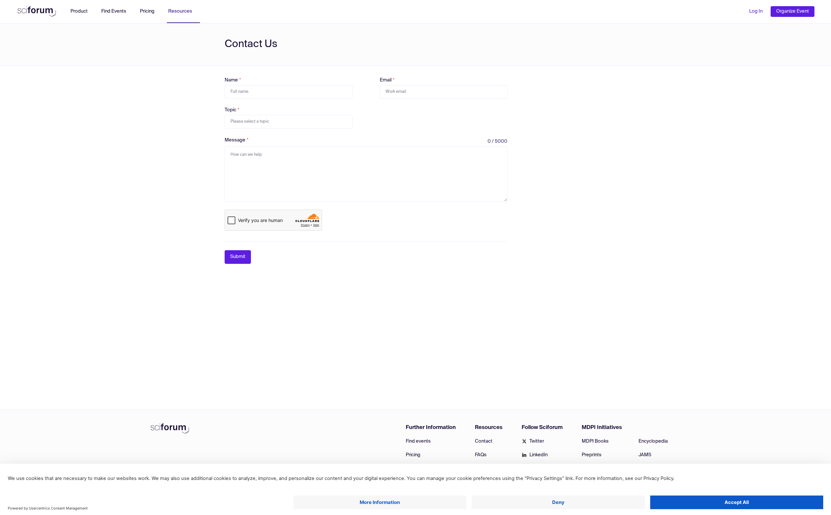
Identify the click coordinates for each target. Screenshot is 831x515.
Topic (230, 110)
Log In (756, 11)
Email (385, 80)
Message (235, 140)
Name (231, 80)
